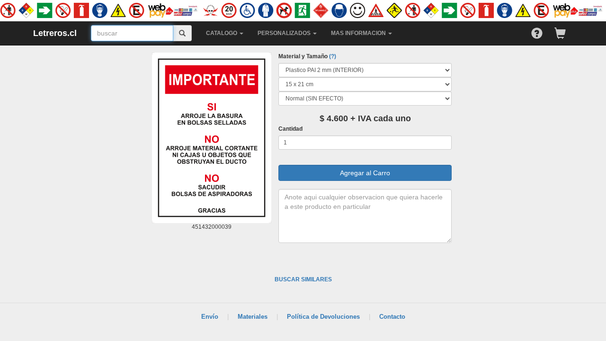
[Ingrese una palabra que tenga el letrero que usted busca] (182, 33)
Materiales (252, 316)
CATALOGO (222, 33)
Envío (209, 316)
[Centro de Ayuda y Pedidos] (542, 31)
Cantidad (290, 129)
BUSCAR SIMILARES (303, 279)
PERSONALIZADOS (285, 33)
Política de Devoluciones (323, 316)
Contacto (392, 316)
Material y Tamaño (307, 56)
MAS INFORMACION (359, 33)
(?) (332, 56)
